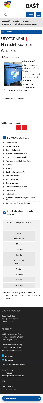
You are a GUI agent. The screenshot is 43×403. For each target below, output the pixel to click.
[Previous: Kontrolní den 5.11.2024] (18, 127)
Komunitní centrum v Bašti (16, 187)
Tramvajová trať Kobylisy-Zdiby (19, 161)
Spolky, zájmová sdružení (16, 172)
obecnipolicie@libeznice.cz (13, 376)
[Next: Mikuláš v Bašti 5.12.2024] (24, 127)
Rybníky (9, 165)
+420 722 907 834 (14, 334)
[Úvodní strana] (7, 8)
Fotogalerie (10, 190)
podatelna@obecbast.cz (12, 350)
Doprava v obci (12, 183)
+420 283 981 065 (16, 337)
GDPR (4, 381)
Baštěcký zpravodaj (14, 176)
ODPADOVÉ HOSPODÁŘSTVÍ (18, 157)
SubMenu (9, 32)
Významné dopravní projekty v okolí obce (20, 199)
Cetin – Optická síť (13, 150)
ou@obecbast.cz (13, 340)
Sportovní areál (12, 179)
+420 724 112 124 (9, 373)
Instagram (9, 360)
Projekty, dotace (12, 146)
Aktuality (18, 123)
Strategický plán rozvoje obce (18, 203)
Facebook (9, 356)
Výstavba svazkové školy (16, 154)
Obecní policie (11, 143)
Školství (9, 168)
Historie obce (11, 194)
